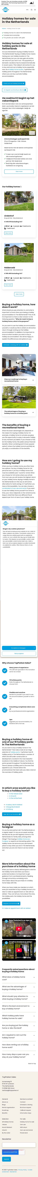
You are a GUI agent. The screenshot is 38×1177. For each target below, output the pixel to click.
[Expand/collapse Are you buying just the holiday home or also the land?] (34, 1026)
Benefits (4, 1113)
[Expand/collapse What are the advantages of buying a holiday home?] (34, 987)
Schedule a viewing (26, 1105)
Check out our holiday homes (12, 83)
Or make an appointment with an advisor (16, 908)
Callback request (25, 1110)
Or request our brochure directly (14, 90)
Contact (22, 1102)
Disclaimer (13, 1172)
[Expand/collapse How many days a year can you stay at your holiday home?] (34, 1054)
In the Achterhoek (15, 798)
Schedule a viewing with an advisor (14, 345)
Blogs (4, 1105)
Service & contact (26, 1099)
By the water (6, 1133)
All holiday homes (7, 1122)
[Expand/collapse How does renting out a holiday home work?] (34, 1045)
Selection (5, 1119)
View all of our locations (11, 814)
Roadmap (5, 1110)
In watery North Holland (14, 805)
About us (5, 1102)
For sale (23, 1119)
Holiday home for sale (27, 1122)
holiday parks (15, 752)
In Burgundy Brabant (13, 807)
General (5, 1099)
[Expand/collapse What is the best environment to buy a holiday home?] (34, 1006)
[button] (31, 10)
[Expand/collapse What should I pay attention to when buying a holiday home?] (34, 996)
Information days (25, 1113)
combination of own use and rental (14, 488)
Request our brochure (10, 903)
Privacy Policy (22, 1170)
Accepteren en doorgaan (18, 648)
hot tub (22, 723)
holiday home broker (16, 70)
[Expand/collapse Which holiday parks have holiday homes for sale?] (34, 1016)
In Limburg (9, 809)
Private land (24, 1133)
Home (4, 28)
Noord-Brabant (7, 1127)
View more (19, 171)
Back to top (32, 1063)
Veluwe (4, 1124)
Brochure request (25, 1107)
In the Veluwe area (15, 794)
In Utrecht (12, 796)
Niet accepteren (19, 653)
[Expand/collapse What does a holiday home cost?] (34, 977)
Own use (23, 1124)
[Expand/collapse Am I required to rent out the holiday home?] (34, 1035)
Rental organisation (8, 1107)
